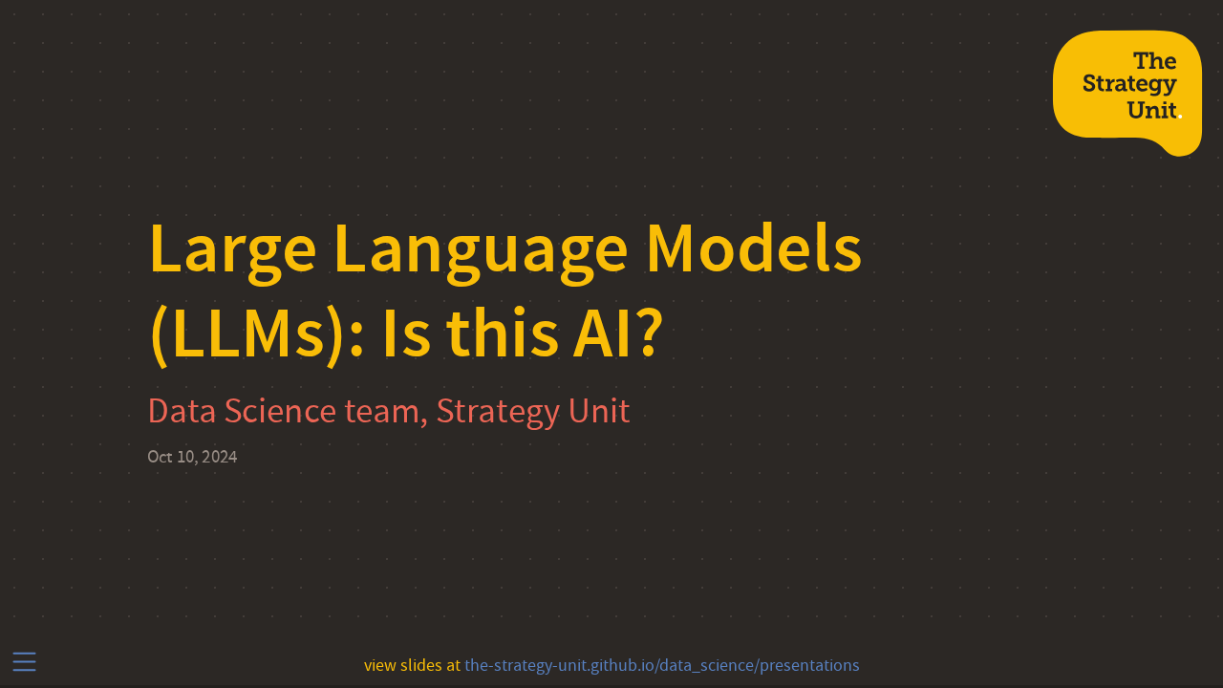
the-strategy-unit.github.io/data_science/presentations (662, 666)
